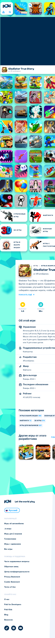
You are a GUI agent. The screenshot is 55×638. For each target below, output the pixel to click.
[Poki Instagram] (13, 628)
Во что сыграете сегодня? (10, 12)
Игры (35, 266)
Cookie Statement (12, 582)
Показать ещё (25, 295)
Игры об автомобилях (14, 524)
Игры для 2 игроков (13, 534)
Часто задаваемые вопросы (16, 561)
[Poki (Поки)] (7, 6)
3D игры (39, 420)
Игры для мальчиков (31, 425)
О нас (6, 599)
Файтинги (25, 420)
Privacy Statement (12, 577)
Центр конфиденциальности (16, 572)
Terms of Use (10, 587)
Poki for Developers (12, 604)
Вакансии (8, 620)
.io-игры (7, 529)
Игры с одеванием (12, 544)
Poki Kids (8, 610)
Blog (6, 615)
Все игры (8, 549)
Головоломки (10, 539)
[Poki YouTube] (20, 628)
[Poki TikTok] (6, 628)
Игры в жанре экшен (30, 416)
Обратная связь (11, 567)
